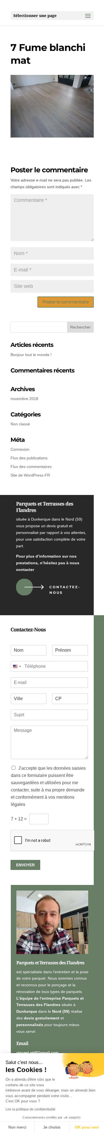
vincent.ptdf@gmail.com (37, 1053)
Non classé (20, 424)
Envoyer (25, 865)
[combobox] (16, 666)
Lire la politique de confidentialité (30, 1109)
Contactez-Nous (64, 590)
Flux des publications (29, 458)
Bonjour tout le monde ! (31, 354)
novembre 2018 (24, 398)
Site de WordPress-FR (30, 475)
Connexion (20, 449)
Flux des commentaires (31, 466)
